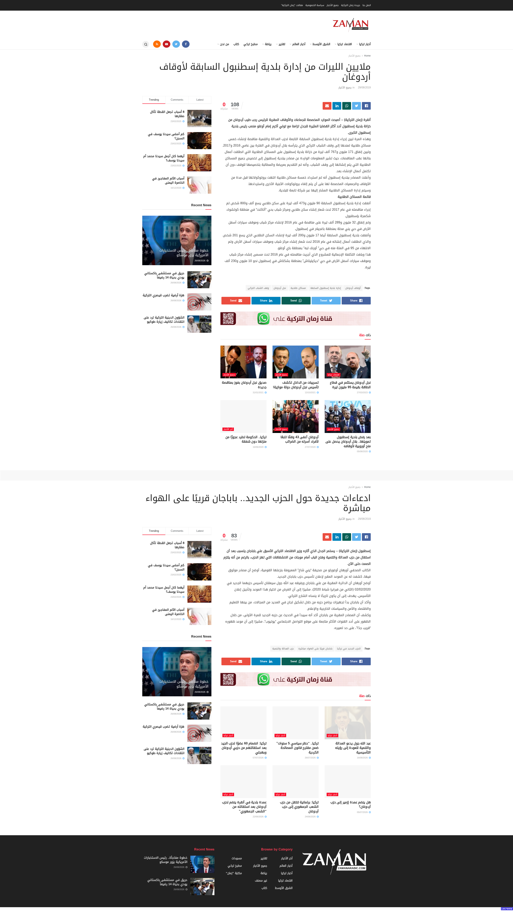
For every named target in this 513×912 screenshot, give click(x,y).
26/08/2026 (200, 261)
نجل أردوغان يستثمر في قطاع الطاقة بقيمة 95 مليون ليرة (350, 384)
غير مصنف (261, 880)
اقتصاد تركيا (344, 44)
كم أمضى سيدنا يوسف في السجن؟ (166, 136)
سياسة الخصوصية (314, 5)
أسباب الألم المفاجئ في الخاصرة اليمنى (168, 180)
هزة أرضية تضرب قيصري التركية (163, 295)
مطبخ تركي (250, 44)
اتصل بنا (367, 5)
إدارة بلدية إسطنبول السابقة (325, 288)
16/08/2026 (363, 758)
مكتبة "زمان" (234, 873)
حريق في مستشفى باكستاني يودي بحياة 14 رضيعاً (164, 275)
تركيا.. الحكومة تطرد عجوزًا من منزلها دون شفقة (246, 439)
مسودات (237, 858)
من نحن (224, 44)
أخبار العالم (298, 44)
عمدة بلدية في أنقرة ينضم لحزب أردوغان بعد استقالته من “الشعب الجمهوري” (244, 806)
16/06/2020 (258, 447)
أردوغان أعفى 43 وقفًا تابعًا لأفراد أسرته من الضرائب (300, 439)
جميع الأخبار (333, 5)
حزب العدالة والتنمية (283, 648)
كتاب (236, 44)
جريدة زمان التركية (350, 5)
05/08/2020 (363, 451)
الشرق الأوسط (321, 44)
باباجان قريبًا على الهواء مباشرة (315, 648)
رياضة (268, 44)
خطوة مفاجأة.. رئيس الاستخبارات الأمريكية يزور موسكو (184, 252)
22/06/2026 (258, 817)
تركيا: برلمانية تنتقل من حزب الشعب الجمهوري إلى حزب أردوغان (299, 806)
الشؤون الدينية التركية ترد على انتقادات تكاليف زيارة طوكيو (164, 320)
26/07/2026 (310, 758)
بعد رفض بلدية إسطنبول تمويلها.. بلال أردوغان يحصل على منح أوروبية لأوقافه (348, 441)
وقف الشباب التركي (258, 288)
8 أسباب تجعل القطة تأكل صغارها (167, 114)
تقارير (282, 44)
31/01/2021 (258, 392)
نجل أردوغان (280, 288)
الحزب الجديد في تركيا (349, 648)
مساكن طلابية (298, 288)
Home (367, 56)
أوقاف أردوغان (353, 288)
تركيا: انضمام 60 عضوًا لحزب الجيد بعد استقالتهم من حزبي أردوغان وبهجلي (244, 747)
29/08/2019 (364, 87)
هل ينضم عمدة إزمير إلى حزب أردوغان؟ (350, 804)
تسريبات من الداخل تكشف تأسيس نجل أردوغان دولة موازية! (296, 384)
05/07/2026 (363, 812)
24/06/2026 (310, 817)
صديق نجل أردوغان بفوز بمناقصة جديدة (244, 384)
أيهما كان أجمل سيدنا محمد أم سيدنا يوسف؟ (163, 158)
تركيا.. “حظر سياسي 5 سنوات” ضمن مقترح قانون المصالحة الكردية (297, 747)
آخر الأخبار (228, 429)
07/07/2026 (258, 758)
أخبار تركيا (365, 44)
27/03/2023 (363, 392)
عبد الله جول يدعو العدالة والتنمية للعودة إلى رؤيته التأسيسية (353, 747)
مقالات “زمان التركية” (292, 5)
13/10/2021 (310, 392)
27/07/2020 (310, 447)
